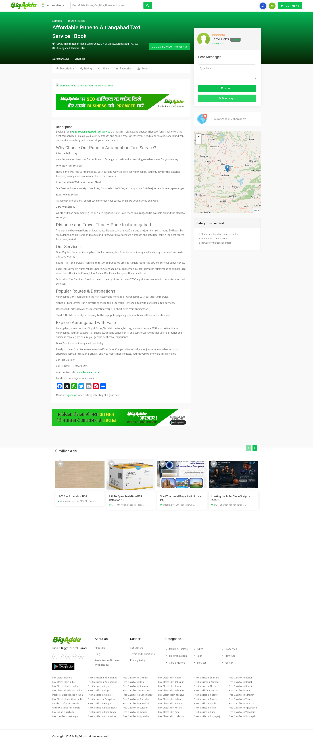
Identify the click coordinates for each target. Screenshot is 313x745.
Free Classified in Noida (205, 703)
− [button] (199, 141)
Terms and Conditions (142, 654)
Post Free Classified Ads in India (67, 694)
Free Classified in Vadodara (242, 712)
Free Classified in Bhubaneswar (102, 707)
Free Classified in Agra (98, 686)
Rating (88, 68)
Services (57, 21)
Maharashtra (78, 48)
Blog (97, 654)
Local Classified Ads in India (65, 703)
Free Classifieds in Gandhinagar (138, 694)
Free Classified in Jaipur (169, 686)
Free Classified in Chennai (135, 677)
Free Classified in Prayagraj (207, 716)
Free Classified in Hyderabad (136, 716)
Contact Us (136, 647)
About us (100, 647)
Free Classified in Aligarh (99, 690)
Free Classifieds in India (63, 682)
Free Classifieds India (62, 677)
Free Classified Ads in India (65, 686)
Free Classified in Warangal (242, 716)
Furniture (230, 655)
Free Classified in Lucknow (171, 716)
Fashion (229, 662)
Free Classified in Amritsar (100, 694)
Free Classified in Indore (169, 677)
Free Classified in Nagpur (205, 694)
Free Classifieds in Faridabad (136, 690)
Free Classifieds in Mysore (206, 690)
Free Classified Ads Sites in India (67, 699)
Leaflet (257, 210)
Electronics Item (178, 655)
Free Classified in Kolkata (170, 707)
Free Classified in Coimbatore (102, 716)
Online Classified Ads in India (66, 707)
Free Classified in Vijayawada (243, 707)
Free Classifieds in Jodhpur (171, 694)
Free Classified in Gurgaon (135, 707)
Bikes (200, 649)
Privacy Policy (137, 660)
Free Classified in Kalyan (169, 699)
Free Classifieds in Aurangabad (102, 682)
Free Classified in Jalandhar (171, 690)
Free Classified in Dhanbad (136, 686)
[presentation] (248, 448)
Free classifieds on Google (65, 716)
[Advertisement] (156, 572)
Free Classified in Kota (169, 712)
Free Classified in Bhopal (99, 703)
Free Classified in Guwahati (136, 703)
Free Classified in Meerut (205, 686)
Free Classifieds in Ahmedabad (102, 677)
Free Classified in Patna (205, 707)
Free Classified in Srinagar (241, 694)
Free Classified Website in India (67, 690)
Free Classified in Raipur (240, 677)
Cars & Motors (177, 662)
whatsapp (228, 98)
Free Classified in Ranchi (240, 686)
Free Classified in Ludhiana (206, 677)
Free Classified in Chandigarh (102, 712)
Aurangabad (63, 48)
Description (67, 68)
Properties (231, 649)
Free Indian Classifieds (63, 712)
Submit (229, 88)
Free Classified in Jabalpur (170, 682)
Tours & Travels (76, 21)
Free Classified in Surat (240, 690)
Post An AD (291, 5)
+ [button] (199, 136)
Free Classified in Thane (240, 699)
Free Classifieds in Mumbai (206, 682)
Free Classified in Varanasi (241, 703)
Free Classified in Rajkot (240, 682)
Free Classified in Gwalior (135, 712)
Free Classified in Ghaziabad (136, 699)
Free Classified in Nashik (205, 699)
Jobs (199, 655)
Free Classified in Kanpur (170, 703)
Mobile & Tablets (178, 649)
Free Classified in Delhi (133, 682)
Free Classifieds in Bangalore (101, 699)
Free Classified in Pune (204, 712)
